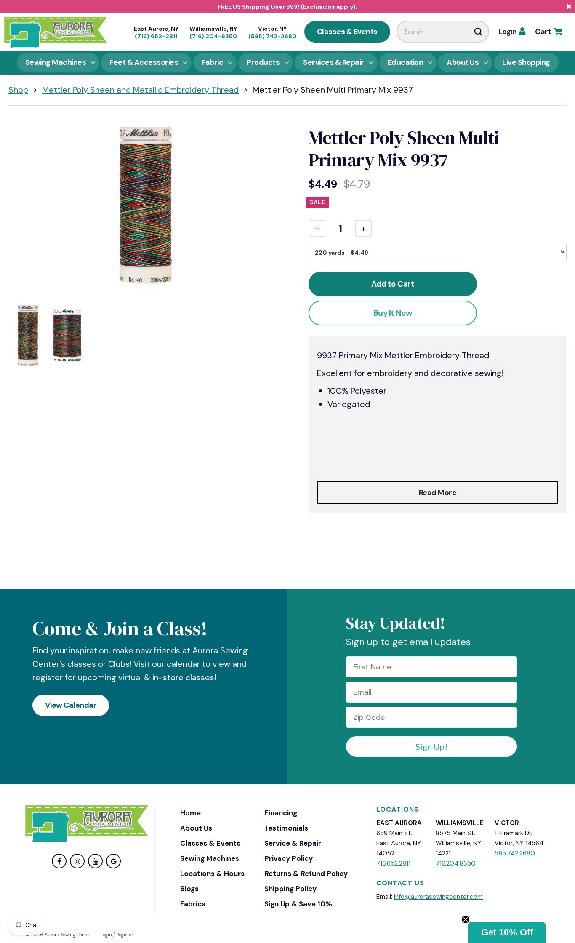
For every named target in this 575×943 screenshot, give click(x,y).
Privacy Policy (288, 858)
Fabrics (192, 903)
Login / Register (116, 935)
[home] (55, 32)
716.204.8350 (456, 863)
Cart (548, 32)
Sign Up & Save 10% (298, 903)
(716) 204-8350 (213, 36)
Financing (280, 813)
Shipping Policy (290, 888)
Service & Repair (292, 843)
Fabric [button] (212, 62)
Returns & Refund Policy (306, 873)
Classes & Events (347, 32)
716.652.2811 (393, 863)
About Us (196, 828)
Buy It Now (393, 313)
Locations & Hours (212, 873)
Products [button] (263, 62)
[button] (507, 932)
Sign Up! (431, 746)
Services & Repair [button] (333, 62)
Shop (18, 89)
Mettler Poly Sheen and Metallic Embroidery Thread (140, 89)
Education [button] (405, 62)
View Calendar (71, 705)
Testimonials (286, 828)
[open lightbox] (145, 205)
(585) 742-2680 (272, 36)
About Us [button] (463, 62)
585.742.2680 (515, 853)
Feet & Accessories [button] (143, 62)
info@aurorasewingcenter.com (438, 896)
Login (511, 32)
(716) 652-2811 (156, 36)
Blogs (189, 888)
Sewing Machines (209, 858)
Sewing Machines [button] (55, 62)
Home (190, 813)
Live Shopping (526, 62)
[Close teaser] (465, 919)
